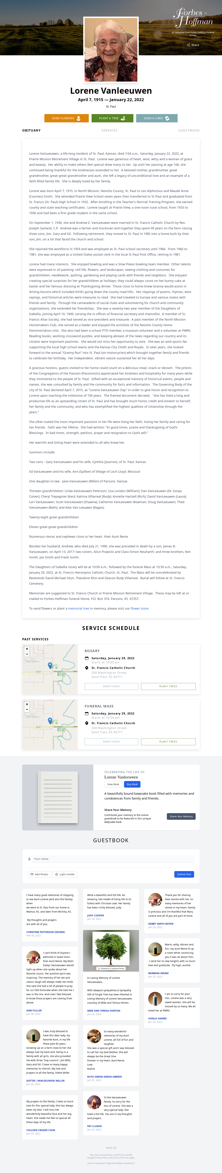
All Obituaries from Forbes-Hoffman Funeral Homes (193, 34)
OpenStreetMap (114, 1163)
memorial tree (78, 608)
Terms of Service (120, 1157)
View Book (113, 784)
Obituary (31, 130)
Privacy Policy (101, 1157)
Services (109, 130)
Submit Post (184, 874)
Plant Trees (168, 686)
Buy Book (132, 784)
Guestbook (189, 130)
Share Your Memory (181, 816)
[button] (50, 665)
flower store (139, 608)
